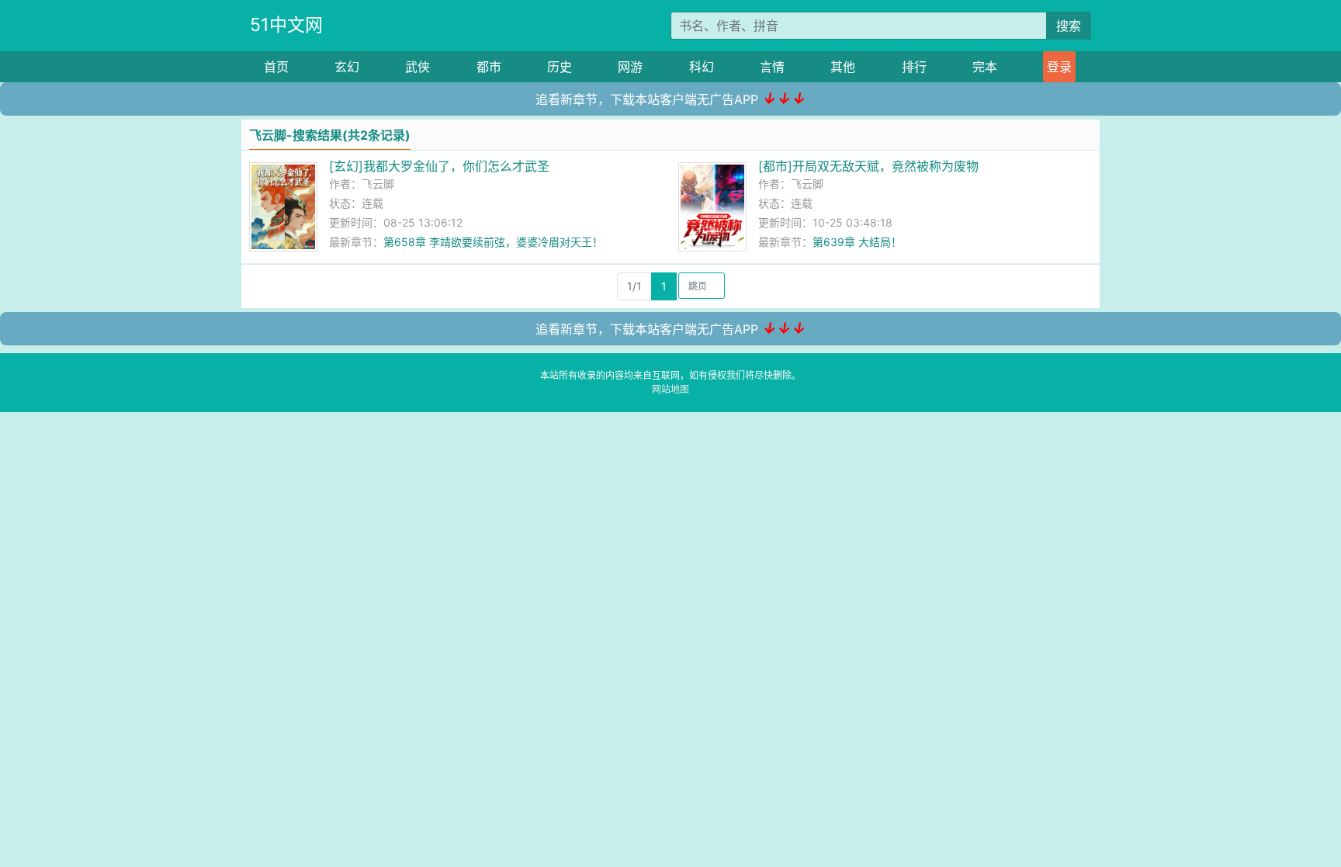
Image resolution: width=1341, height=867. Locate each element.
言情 (772, 67)
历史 (559, 67)
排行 (914, 67)
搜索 (1068, 25)
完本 (984, 67)
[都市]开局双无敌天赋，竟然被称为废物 (868, 166)
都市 (488, 67)
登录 (1059, 67)
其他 (842, 67)
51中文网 (286, 25)
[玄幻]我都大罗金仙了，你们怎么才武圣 (439, 166)
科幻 (701, 67)
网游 (630, 67)
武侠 (417, 67)
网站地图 (670, 389)
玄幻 (346, 67)
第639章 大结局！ (857, 241)
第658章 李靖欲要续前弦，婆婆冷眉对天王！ (493, 241)
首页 (276, 67)
